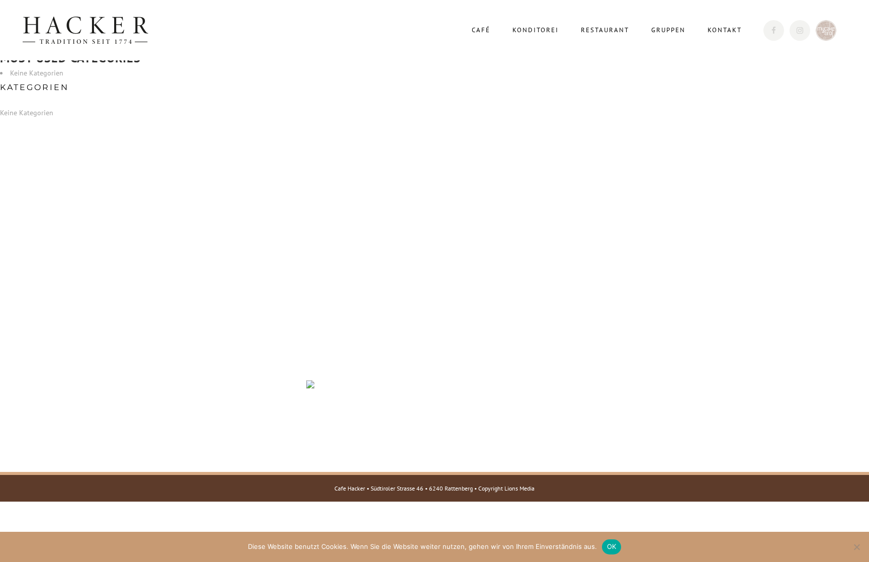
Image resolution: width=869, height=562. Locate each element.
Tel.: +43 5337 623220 (192, 373)
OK (612, 546)
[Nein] (856, 547)
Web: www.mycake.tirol (193, 439)
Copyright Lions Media (506, 488)
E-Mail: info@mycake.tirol (198, 426)
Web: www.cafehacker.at (194, 400)
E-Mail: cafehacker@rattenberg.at (209, 386)
